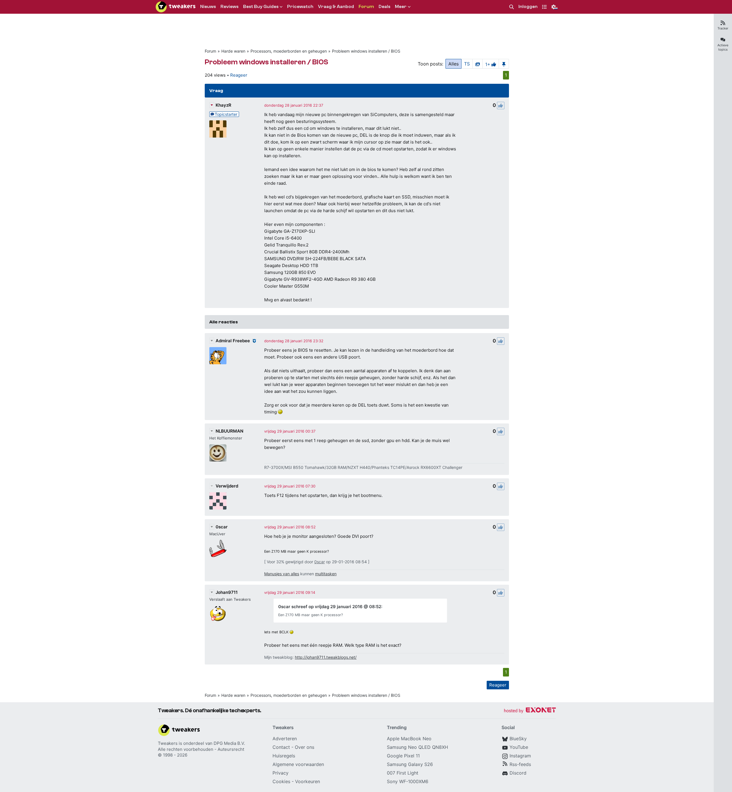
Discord (518, 773)
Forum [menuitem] (366, 6)
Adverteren (284, 738)
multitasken (326, 573)
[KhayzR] (217, 129)
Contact (281, 747)
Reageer (238, 75)
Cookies (281, 781)
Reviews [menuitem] (229, 6)
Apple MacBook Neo (409, 738)
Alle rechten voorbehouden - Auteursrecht (201, 749)
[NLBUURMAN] (217, 452)
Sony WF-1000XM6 (407, 781)
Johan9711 (227, 592)
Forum (210, 51)
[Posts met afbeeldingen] (477, 63)
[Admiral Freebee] (217, 355)
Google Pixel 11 (403, 756)
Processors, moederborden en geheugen (288, 51)
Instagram (520, 756)
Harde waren (233, 51)
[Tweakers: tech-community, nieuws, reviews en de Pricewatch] (175, 7)
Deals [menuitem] (384, 6)
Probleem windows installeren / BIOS (366, 51)
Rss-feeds (520, 764)
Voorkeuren (307, 781)
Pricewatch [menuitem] (300, 6)
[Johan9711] (217, 613)
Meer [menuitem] (401, 6)
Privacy (280, 773)
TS (467, 64)
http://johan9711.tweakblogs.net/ (326, 657)
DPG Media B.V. (229, 743)
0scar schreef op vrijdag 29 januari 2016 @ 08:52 (329, 606)
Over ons (304, 747)
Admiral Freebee (233, 340)
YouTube (519, 747)
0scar (222, 527)
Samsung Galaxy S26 (410, 764)
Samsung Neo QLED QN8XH (417, 747)
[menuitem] (511, 7)
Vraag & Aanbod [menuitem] (336, 6)
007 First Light (402, 773)
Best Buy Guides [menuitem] (261, 6)
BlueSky (518, 738)
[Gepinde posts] (504, 63)
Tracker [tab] (722, 28)
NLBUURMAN (229, 431)
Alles (453, 64)
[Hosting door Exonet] (530, 711)
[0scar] (217, 548)
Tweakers (168, 743)
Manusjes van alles (281, 573)
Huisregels (283, 756)
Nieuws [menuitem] (208, 6)
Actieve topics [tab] (722, 47)
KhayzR (223, 105)
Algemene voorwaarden (298, 764)
